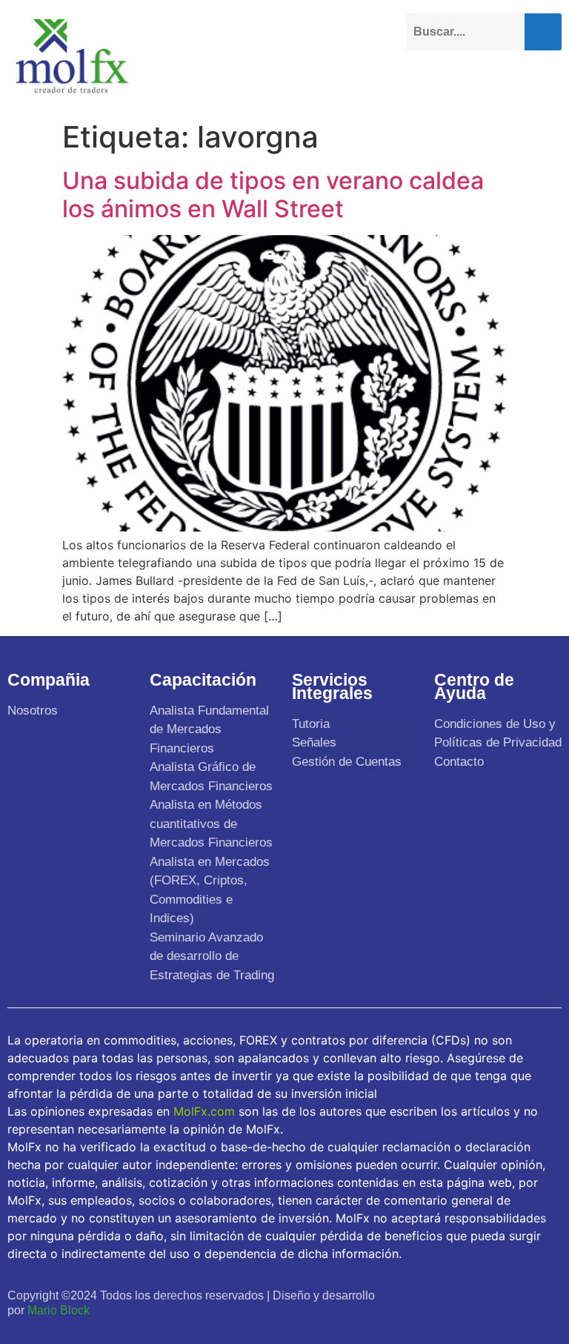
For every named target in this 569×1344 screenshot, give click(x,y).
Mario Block (58, 1310)
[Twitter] (451, 1294)
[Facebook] (419, 1294)
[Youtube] (484, 1294)
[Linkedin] (516, 1294)
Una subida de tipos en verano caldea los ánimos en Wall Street (273, 194)
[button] (550, 79)
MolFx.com (204, 1111)
